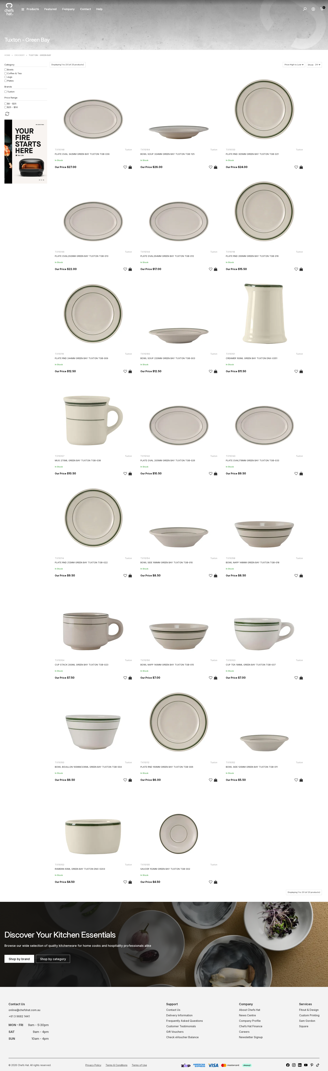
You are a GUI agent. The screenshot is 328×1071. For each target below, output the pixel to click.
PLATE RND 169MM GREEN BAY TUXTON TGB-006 (166, 766)
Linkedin (300, 1065)
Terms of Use (139, 1065)
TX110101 (230, 354)
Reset (6, 113)
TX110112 (144, 762)
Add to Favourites (125, 167)
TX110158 (230, 558)
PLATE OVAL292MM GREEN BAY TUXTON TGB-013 (81, 256)
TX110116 (59, 354)
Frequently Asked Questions (184, 1020)
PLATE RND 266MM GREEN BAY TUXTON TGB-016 (252, 256)
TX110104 (59, 660)
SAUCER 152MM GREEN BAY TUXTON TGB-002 (165, 868)
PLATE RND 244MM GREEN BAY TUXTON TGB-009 (81, 358)
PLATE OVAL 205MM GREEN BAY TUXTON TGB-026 (167, 460)
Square (303, 1026)
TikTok (317, 1065)
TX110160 (145, 354)
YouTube (306, 1065)
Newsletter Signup (251, 1037)
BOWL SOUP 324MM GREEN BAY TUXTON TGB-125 (167, 154)
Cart (322, 9)
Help (99, 9)
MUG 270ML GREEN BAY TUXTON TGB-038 (78, 460)
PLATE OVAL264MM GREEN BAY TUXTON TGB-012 (167, 256)
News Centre (247, 1015)
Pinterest (311, 1065)
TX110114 (59, 558)
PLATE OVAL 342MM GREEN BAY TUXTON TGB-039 (82, 154)
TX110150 (59, 762)
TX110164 (145, 149)
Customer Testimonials (181, 1026)
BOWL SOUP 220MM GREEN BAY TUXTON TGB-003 (167, 358)
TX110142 (145, 456)
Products (33, 9)
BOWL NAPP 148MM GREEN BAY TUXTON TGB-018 (252, 562)
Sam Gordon (307, 1020)
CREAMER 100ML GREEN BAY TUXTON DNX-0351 (251, 358)
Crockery (19, 55)
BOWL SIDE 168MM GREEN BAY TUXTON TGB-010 (166, 562)
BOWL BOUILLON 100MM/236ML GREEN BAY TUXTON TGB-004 (88, 766)
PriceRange (25, 98)
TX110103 (230, 660)
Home (7, 55)
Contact (85, 9)
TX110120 (230, 149)
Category (9, 64)
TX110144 (145, 252)
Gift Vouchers (174, 1031)
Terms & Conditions (116, 1065)
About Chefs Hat (249, 1010)
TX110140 (230, 456)
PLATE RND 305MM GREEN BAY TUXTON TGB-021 (252, 154)
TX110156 (145, 660)
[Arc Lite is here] (25, 151)
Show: (311, 65)
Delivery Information (179, 1015)
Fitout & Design (309, 1010)
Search (304, 9)
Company (68, 9)
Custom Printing (309, 1015)
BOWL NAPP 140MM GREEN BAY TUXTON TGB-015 (167, 664)
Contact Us (173, 1010)
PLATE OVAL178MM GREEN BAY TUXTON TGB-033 (252, 460)
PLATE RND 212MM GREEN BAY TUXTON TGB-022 (81, 562)
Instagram (294, 1065)
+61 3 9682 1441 (19, 1016)
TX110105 (145, 864)
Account (313, 9)
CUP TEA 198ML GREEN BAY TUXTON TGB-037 (251, 664)
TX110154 (145, 558)
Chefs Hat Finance (250, 1026)
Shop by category (53, 959)
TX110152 (230, 762)
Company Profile (250, 1020)
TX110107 (59, 456)
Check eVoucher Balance (182, 1037)
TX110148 (59, 149)
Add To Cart (130, 167)
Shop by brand (19, 959)
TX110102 (59, 864)
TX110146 (59, 252)
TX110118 (230, 252)
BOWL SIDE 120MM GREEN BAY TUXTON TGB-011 (252, 766)
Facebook (288, 1065)
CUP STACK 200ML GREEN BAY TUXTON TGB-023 (81, 664)
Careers (244, 1031)
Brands (8, 86)
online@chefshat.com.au (24, 1010)
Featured (50, 9)
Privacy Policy (93, 1065)
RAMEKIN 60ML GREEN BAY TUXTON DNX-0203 (80, 868)
